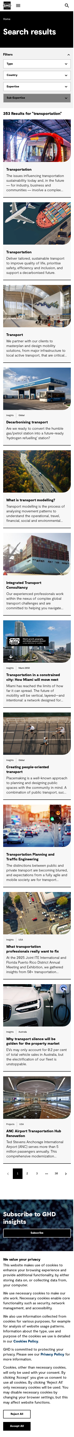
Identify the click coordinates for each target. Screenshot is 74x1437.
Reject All (17, 1414)
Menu (18, 5)
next (66, 1173)
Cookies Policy (25, 1341)
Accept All (17, 1426)
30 (56, 1173)
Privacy (52, 1354)
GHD (7, 5)
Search (67, 5)
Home (6, 19)
